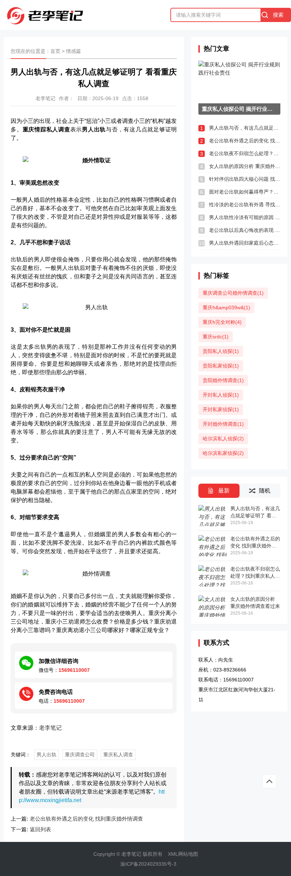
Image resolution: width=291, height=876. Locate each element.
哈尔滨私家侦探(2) (223, 453)
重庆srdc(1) (216, 336)
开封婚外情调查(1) (223, 424)
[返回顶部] (269, 781)
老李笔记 (50, 728)
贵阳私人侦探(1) (221, 351)
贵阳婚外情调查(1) (223, 380)
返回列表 (40, 829)
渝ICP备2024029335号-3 (148, 864)
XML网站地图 (183, 854)
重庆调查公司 (80, 754)
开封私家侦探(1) (221, 409)
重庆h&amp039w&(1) (226, 307)
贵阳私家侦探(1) (221, 366)
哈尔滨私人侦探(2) (223, 438)
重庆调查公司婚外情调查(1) (233, 293)
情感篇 (73, 51)
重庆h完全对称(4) (222, 322)
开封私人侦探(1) (221, 395)
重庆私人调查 (118, 754)
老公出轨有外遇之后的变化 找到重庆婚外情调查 (86, 819)
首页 (55, 51)
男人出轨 (46, 754)
